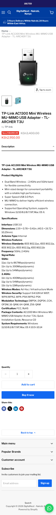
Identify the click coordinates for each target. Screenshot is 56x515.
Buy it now (28, 395)
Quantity (6, 367)
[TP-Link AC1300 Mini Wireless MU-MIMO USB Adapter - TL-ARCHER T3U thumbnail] (7, 101)
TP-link (9, 127)
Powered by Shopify (28, 509)
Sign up (45, 483)
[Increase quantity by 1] (29, 374)
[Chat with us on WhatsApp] (49, 508)
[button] (28, 147)
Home (5, 31)
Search (28, 503)
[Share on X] (9, 408)
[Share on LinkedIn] (15, 408)
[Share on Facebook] (4, 408)
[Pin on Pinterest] (21, 408)
